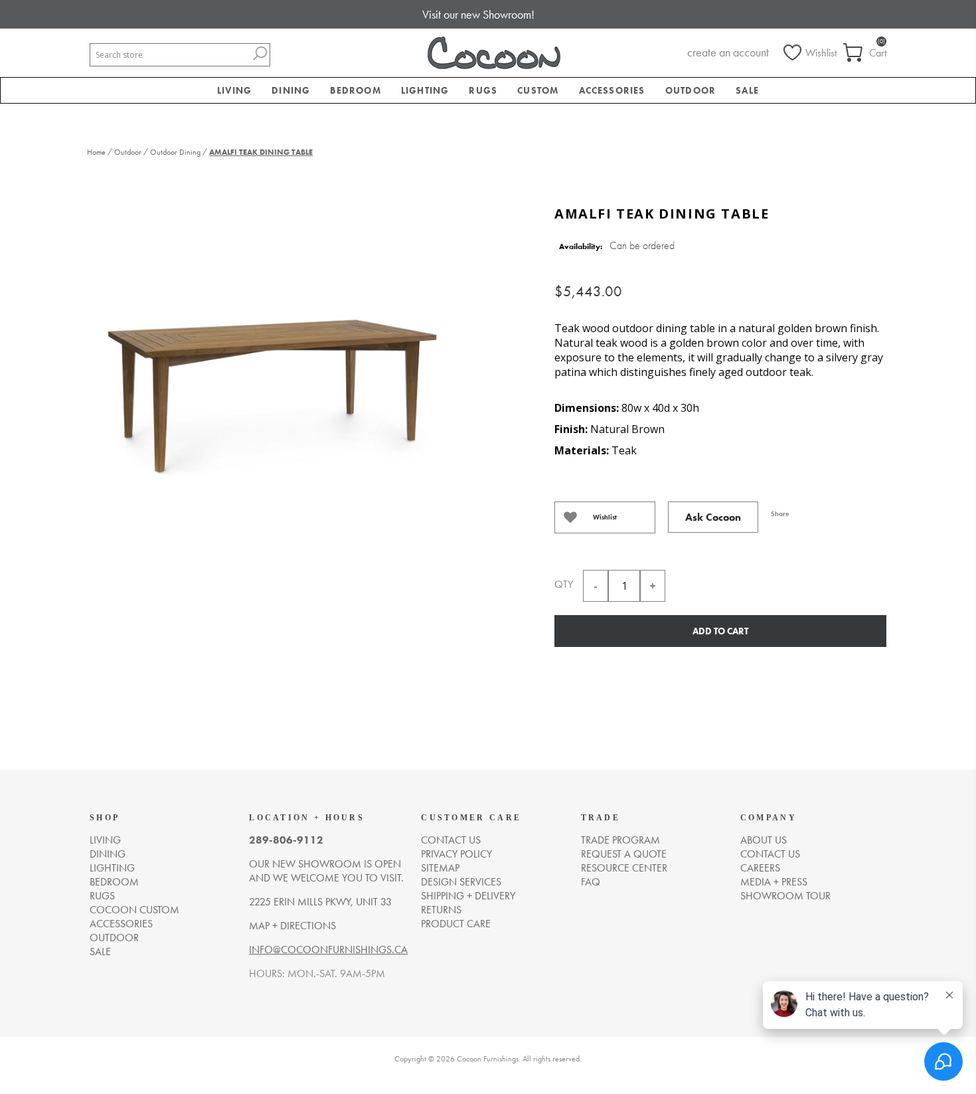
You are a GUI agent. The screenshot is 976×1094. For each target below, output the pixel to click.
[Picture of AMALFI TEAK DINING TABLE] (272, 374)
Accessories (121, 924)
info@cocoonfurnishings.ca (328, 950)
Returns (441, 910)
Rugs (102, 896)
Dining (107, 854)
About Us (763, 840)
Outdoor (114, 938)
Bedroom (114, 882)
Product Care (456, 924)
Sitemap (440, 868)
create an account (728, 52)
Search (260, 53)
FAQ (590, 882)
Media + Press (773, 882)
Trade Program (620, 840)
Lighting (112, 868)
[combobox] (170, 55)
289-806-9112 (286, 840)
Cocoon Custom (134, 910)
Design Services (461, 882)
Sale (100, 951)
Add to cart (720, 631)
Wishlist (605, 517)
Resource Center (624, 868)
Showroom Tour (785, 896)
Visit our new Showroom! (478, 14)
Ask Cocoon (713, 517)
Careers (760, 868)
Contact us (451, 840)
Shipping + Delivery (468, 896)
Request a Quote (624, 854)
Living (105, 840)
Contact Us (770, 854)
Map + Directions (292, 926)
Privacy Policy (456, 854)
